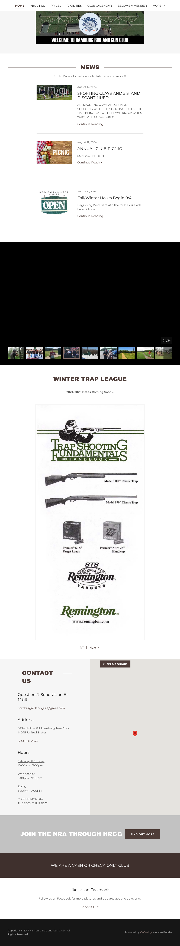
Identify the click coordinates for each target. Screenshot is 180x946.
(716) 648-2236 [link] (28, 741)
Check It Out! (90, 907)
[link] (90, 109)
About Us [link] (37, 5)
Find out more (142, 834)
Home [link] (19, 5)
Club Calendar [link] (99, 5)
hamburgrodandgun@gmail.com (41, 708)
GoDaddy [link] (146, 932)
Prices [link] (56, 5)
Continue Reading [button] (90, 124)
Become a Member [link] (132, 5)
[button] (159, 6)
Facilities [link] (74, 5)
